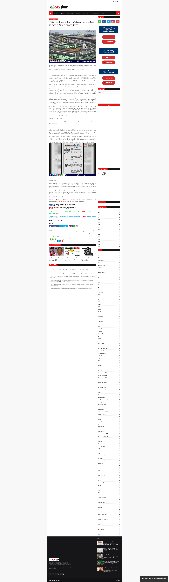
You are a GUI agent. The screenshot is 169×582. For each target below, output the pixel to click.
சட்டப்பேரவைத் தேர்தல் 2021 (57, 17)
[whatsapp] (99, 21)
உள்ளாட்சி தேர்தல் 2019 (109, 343)
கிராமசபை (108, 370)
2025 (109, 212)
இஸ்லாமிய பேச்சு (108, 333)
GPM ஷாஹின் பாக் (108, 272)
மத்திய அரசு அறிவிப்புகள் (109, 460)
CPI (108, 255)
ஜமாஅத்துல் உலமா (108, 531)
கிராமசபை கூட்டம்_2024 (108, 385)
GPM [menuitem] (88, 13)
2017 (108, 232)
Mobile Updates (108, 279)
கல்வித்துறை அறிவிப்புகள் (109, 363)
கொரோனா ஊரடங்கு (109, 394)
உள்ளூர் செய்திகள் (109, 345)
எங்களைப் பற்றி (51, 1)
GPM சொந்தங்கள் (108, 260)
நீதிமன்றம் (109, 443)
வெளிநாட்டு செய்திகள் (109, 517)
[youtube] (119, 1)
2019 (109, 227)
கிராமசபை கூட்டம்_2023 (108, 382)
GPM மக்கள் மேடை (108, 265)
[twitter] (115, 1)
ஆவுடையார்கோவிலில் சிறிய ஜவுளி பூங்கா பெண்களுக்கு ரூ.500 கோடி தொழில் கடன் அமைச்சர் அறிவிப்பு (110, 549)
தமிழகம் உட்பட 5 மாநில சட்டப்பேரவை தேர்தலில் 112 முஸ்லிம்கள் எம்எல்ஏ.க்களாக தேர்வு (88, 259)
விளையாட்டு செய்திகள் (109, 514)
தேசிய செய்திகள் (108, 426)
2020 (109, 224)
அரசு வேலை (108, 316)
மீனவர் (109, 480)
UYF (108, 301)
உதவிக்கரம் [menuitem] (78, 13)
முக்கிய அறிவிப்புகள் (109, 482)
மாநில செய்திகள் (109, 473)
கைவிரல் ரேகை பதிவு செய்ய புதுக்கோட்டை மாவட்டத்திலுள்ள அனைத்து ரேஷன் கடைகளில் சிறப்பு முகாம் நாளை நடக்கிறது (111, 543)
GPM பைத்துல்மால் (108, 262)
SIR (108, 289)
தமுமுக (108, 419)
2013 (108, 241)
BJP (108, 253)
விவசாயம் (109, 507)
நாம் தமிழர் (108, 438)
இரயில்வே (109, 331)
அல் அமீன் (108, 319)
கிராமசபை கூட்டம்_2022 (109, 380)
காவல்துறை (108, 367)
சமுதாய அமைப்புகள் (108, 404)
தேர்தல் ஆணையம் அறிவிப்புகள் (109, 429)
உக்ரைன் (108, 338)
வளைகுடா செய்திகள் (109, 497)
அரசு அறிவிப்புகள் (109, 311)
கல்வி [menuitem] (84, 13)
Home (50, 17)
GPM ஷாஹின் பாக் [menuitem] (95, 13)
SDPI (109, 287)
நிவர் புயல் (108, 441)
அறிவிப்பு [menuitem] (62, 13)
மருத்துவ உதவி (108, 463)
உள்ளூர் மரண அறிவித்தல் (109, 348)
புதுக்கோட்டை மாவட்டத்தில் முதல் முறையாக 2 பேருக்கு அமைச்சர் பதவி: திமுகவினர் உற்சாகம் (56, 259)
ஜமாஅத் (108, 526)
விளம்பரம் (109, 512)
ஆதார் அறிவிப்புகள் (108, 323)
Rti (108, 284)
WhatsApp (108, 304)
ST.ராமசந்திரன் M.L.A (108, 292)
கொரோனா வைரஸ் (109, 397)
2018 (109, 229)
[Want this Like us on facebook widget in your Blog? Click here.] (167, 580)
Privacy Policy (117, 580)
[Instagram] (60, 241)
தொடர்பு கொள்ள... (58, 1)
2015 (108, 237)
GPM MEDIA (57, 580)
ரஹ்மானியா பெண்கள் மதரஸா (108, 487)
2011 (109, 246)
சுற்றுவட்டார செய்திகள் (109, 414)
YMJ (108, 306)
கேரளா (108, 392)
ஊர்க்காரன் (62, 236)
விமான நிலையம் (108, 504)
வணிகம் (108, 495)
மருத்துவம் (109, 465)
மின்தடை (108, 477)
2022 (109, 219)
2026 (109, 210)
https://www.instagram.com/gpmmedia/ (66, 207)
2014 (108, 239)
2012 (108, 244)
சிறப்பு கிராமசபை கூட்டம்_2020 (108, 411)
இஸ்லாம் (109, 336)
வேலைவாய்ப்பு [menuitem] (70, 13)
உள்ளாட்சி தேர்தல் (108, 341)
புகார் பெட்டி (108, 448)
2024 (109, 215)
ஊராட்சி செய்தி (109, 350)
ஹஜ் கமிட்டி (108, 534)
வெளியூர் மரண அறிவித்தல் (109, 519)
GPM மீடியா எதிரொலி (108, 270)
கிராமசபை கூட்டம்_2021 (108, 377)
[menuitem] (51, 13)
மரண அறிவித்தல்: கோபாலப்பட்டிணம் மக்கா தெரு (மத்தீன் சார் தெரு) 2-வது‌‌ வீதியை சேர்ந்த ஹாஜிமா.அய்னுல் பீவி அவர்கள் (111, 562)
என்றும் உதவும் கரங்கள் (108, 353)
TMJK (108, 294)
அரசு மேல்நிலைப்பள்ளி (108, 314)
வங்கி (108, 492)
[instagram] (117, 1)
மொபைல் (108, 485)
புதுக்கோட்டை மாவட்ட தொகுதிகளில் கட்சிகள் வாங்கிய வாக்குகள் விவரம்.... (72, 258)
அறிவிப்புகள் (108, 321)
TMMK (109, 297)
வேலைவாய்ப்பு (109, 524)
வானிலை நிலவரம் (109, 499)
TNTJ (109, 299)
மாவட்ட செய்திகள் (109, 475)
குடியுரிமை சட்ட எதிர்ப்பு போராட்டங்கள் (109, 389)
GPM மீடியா (108, 267)
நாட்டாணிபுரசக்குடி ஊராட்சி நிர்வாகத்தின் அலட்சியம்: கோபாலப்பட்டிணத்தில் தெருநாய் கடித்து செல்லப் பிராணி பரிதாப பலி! (111, 556)
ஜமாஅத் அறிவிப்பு (108, 529)
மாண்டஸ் (108, 470)
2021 (109, 222)
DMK (108, 257)
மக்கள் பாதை (108, 458)
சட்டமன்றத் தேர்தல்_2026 (108, 402)
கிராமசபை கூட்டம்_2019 (108, 372)
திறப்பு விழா (108, 424)
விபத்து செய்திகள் (109, 502)
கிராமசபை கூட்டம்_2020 (108, 375)
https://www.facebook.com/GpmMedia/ (66, 204)
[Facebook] (57, 241)
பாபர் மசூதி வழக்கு (108, 446)
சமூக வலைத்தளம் (108, 407)
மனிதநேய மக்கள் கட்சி (109, 468)
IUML (108, 275)
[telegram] (53, 574)
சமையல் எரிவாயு (108, 409)
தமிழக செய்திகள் (109, 416)
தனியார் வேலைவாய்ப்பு (108, 421)
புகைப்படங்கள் (108, 451)
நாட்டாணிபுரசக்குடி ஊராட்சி (109, 436)
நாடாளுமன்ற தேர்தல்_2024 (109, 433)
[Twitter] (59, 241)
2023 (109, 217)
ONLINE (108, 282)
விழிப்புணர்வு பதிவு (109, 509)
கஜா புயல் (108, 365)
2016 (108, 234)
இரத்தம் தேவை (108, 328)
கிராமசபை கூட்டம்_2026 (108, 387)
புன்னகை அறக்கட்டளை (108, 455)
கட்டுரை (108, 358)
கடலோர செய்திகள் (109, 355)
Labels (99, 250)
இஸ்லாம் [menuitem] (102, 13)
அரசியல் (109, 309)
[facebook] (114, 1)
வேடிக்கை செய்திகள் (108, 521)
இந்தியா (108, 326)
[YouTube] (62, 241)
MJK (109, 277)
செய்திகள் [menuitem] (56, 13)
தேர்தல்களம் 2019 (109, 431)
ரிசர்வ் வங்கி (108, 490)
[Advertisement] (109, 117)
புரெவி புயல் (108, 453)
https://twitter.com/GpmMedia (62, 205)
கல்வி (109, 360)
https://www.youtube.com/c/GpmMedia (62, 208)
